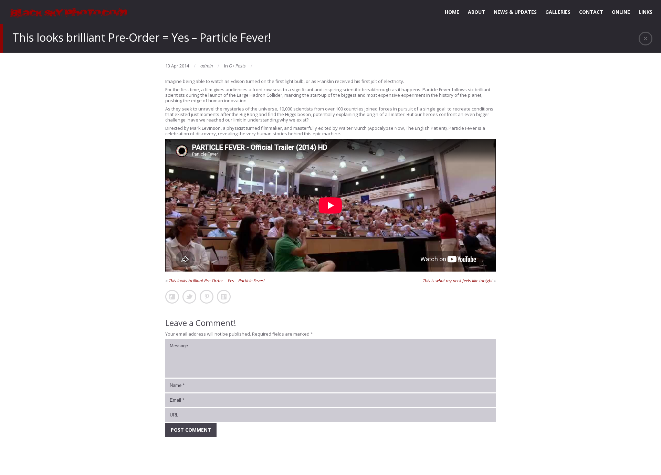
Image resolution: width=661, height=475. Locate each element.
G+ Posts (237, 66)
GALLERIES (557, 12)
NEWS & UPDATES (515, 12)
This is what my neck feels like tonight (458, 280)
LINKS (645, 12)
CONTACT (591, 12)
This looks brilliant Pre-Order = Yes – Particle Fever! (216, 280)
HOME (452, 12)
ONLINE (621, 12)
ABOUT (476, 12)
